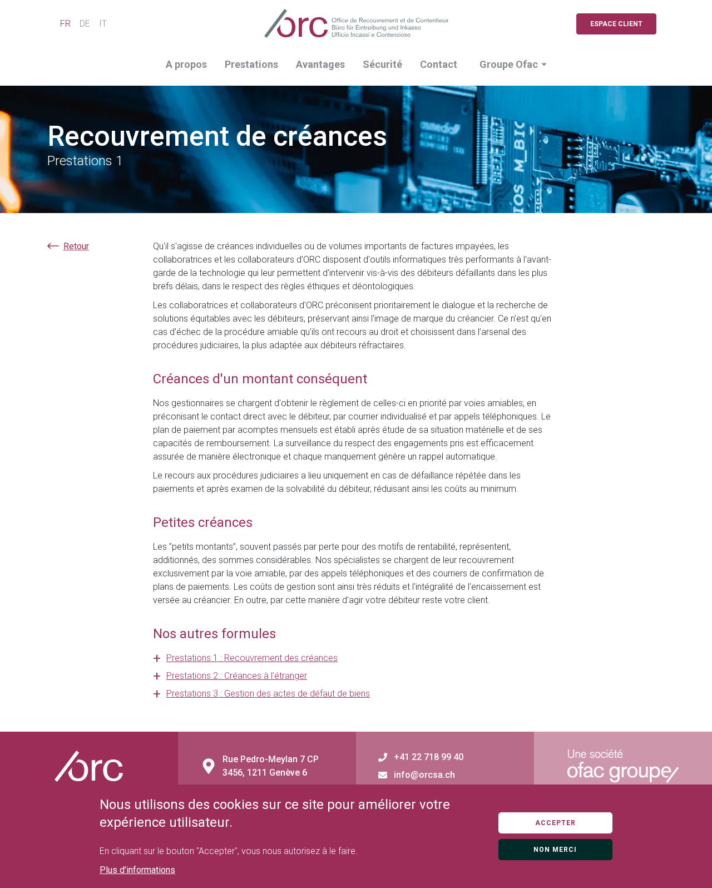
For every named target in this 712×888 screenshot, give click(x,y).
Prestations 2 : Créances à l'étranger (236, 675)
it (103, 23)
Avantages (320, 64)
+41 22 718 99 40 (428, 757)
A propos (186, 64)
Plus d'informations (137, 870)
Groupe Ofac (508, 64)
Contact (438, 64)
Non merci (555, 850)
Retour (76, 246)
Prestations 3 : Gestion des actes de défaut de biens (268, 693)
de (85, 23)
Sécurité (382, 64)
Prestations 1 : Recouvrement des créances (252, 658)
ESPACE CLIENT (616, 24)
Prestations (251, 64)
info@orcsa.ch (424, 775)
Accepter (555, 823)
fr (65, 23)
